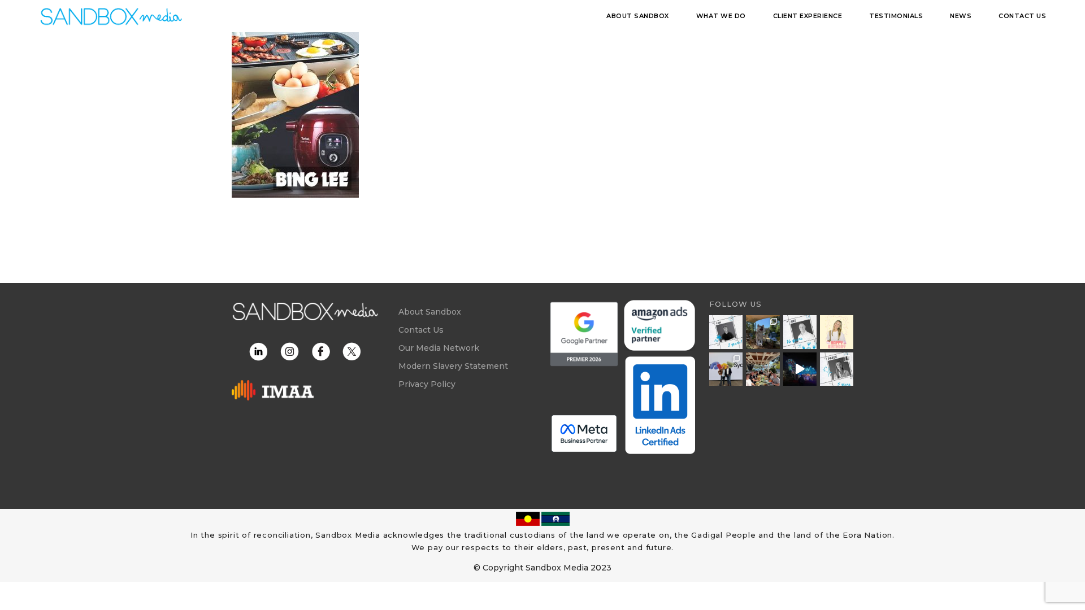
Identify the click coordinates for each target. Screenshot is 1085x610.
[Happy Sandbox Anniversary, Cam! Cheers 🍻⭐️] (726, 331)
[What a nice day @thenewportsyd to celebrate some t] (762, 369)
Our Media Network (438, 348)
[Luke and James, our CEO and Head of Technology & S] (726, 369)
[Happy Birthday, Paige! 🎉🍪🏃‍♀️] (836, 331)
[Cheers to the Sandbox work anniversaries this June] (836, 369)
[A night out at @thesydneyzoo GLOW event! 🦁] (800, 369)
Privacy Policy (426, 384)
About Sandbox (429, 312)
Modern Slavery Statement (453, 366)
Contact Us (421, 330)
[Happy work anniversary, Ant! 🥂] (800, 331)
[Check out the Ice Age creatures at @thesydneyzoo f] (762, 331)
